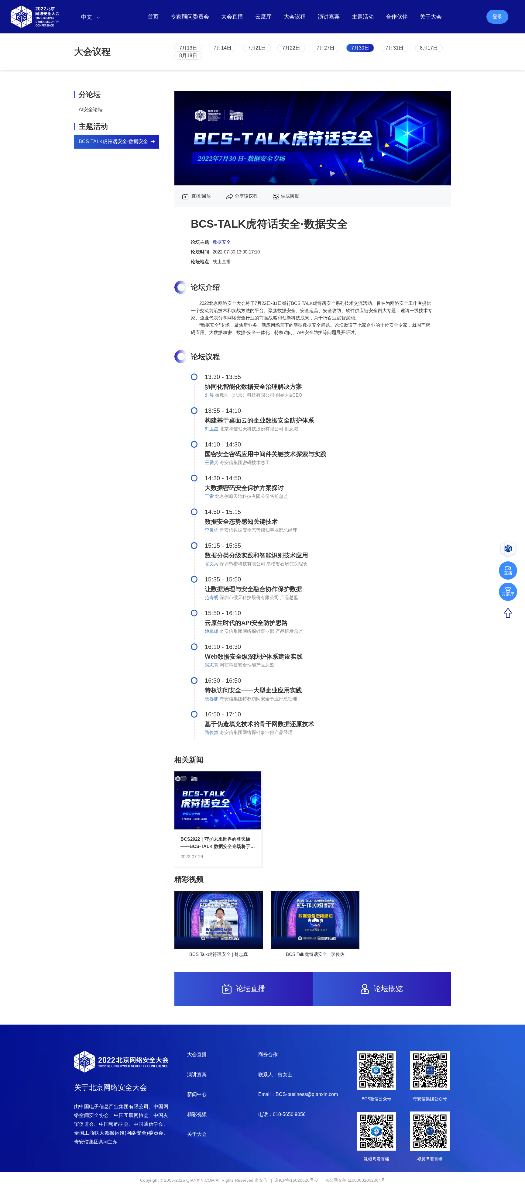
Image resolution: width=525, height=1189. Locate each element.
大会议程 (295, 17)
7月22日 (291, 47)
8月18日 (188, 55)
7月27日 (326, 47)
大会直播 (232, 17)
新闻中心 (197, 1094)
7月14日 (223, 47)
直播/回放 (200, 196)
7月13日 (188, 47)
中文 (87, 17)
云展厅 (263, 17)
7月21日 (257, 47)
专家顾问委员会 (190, 17)
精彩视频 (197, 1114)
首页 (153, 17)
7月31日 (394, 47)
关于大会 (431, 17)
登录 (497, 16)
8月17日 (429, 47)
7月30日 (360, 47)
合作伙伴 (397, 17)
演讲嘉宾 (329, 17)
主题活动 (363, 17)
